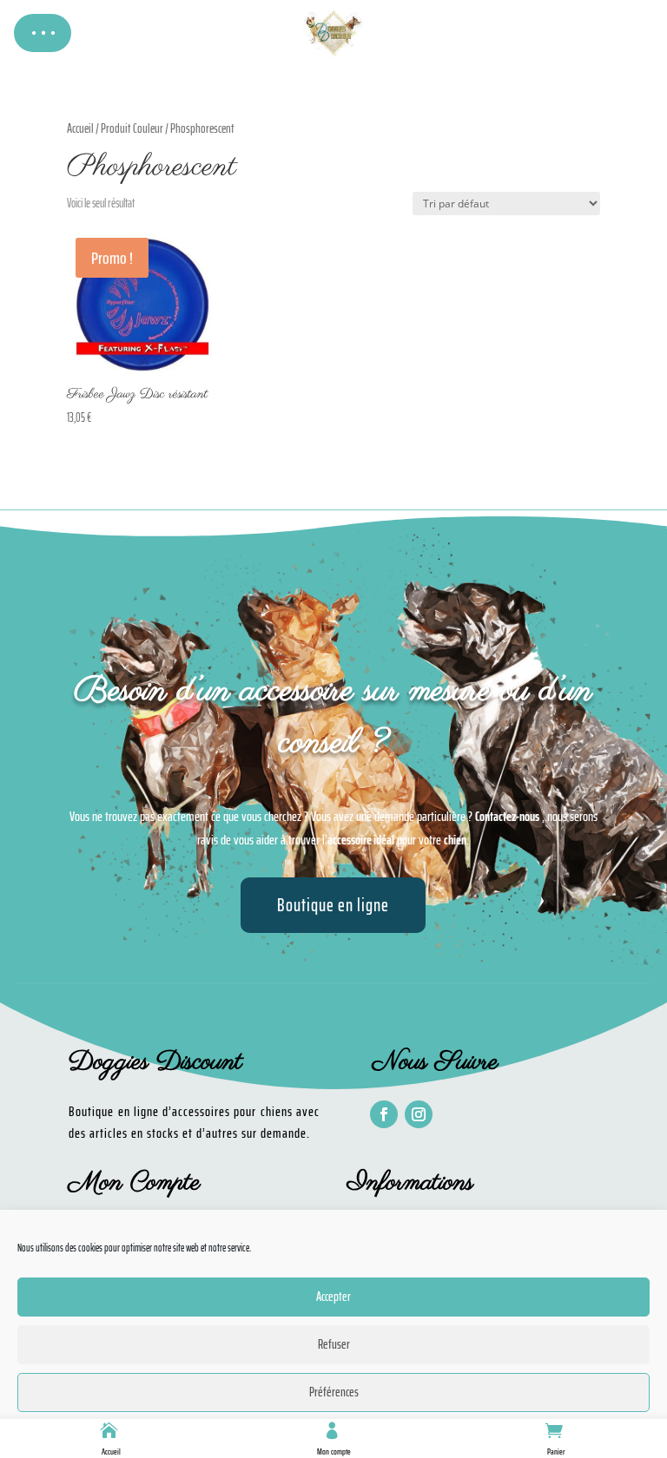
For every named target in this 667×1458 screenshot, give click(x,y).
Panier (556, 1451)
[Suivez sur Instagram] (419, 1114)
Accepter (333, 1296)
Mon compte (334, 1451)
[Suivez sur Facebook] (384, 1114)
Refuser (334, 1344)
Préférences (334, 1392)
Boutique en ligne (333, 904)
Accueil (111, 1451)
